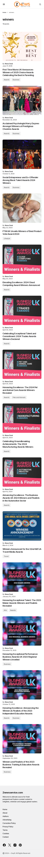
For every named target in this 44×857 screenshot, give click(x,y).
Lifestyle (7, 238)
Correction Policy (9, 823)
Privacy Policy (8, 827)
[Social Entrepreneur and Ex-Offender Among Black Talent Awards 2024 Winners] (22, 154)
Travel (6, 556)
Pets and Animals (19, 397)
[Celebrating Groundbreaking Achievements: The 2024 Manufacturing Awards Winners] (22, 418)
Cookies (6, 833)
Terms (5, 830)
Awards (6, 80)
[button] (4, 4)
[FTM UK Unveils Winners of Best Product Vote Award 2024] (22, 208)
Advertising (7, 820)
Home (4, 12)
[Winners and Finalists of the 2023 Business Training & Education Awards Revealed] (22, 738)
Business (16, 80)
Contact (6, 837)
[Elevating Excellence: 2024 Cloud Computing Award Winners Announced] (22, 259)
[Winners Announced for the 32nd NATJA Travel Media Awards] (22, 526)
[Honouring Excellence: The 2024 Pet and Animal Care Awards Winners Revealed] (22, 364)
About (5, 813)
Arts (5, 610)
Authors (6, 816)
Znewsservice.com (13, 792)
